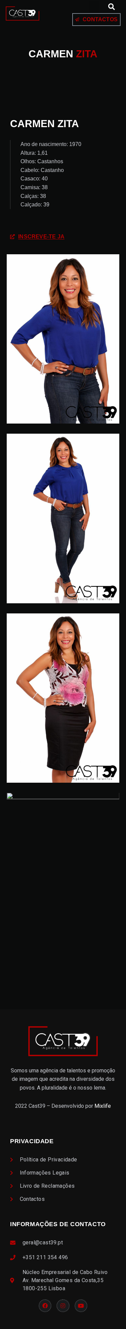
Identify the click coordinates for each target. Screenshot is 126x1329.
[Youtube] (81, 1305)
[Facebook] (45, 1305)
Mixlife (102, 1106)
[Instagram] (62, 1305)
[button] (94, 6)
